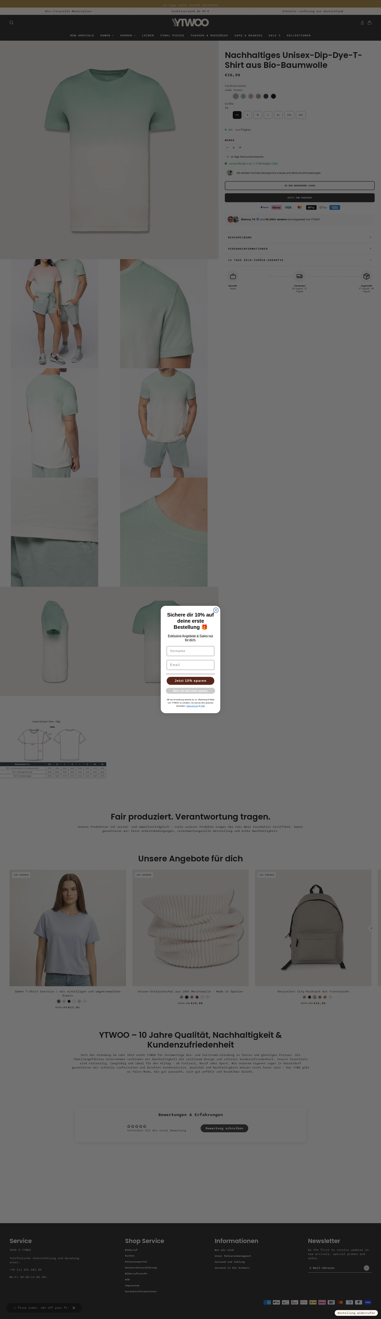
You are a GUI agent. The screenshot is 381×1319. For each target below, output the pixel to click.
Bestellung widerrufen (356, 1313)
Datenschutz (192, 706)
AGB (202, 706)
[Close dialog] (216, 610)
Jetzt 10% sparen (191, 680)
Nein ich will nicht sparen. (190, 690)
